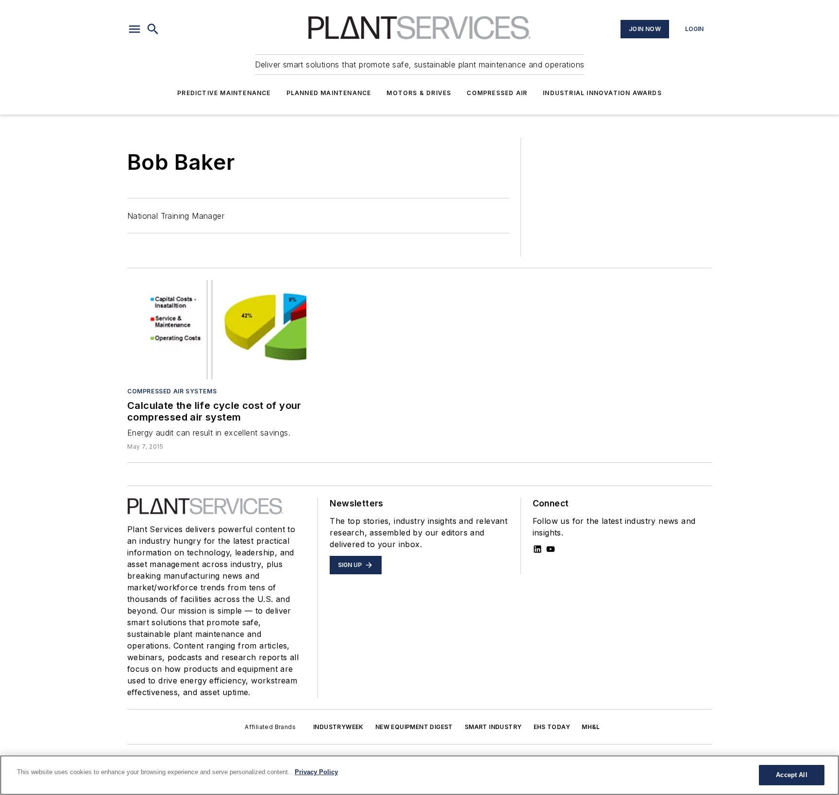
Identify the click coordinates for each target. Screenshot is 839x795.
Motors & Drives (418, 93)
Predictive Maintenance (223, 93)
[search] (153, 29)
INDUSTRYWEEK (338, 726)
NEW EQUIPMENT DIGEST (414, 726)
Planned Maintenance (328, 93)
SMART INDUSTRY (493, 726)
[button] (134, 29)
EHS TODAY (552, 726)
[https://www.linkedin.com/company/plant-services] (537, 549)
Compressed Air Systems (172, 391)
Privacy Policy (316, 772)
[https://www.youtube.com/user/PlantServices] (550, 549)
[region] (419, 775)
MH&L (591, 726)
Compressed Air (497, 93)
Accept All (791, 775)
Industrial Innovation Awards (602, 93)
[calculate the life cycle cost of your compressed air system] (216, 329)
